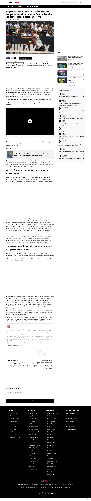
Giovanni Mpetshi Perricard (14, 62)
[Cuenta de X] (39, 493)
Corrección (70, 484)
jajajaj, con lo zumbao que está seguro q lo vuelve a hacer (71, 118)
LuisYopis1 (63, 115)
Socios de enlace (65, 487)
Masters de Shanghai (12, 64)
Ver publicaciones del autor (15, 345)
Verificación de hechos (60, 484)
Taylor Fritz (46, 64)
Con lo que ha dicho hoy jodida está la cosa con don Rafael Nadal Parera (71, 137)
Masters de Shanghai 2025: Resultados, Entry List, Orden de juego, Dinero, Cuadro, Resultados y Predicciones (31, 154)
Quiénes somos (22, 484)
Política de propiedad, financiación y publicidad (33, 487)
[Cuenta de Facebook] (42, 493)
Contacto (57, 487)
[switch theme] (80, 2)
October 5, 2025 (39, 321)
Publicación (30, 401)
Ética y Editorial (49, 484)
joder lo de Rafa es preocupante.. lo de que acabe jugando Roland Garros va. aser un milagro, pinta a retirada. (71, 144)
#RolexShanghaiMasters (29, 319)
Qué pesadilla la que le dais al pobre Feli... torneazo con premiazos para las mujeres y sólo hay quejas (71, 159)
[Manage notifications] (88, 498)
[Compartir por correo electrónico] (12, 58)
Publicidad (50, 487)
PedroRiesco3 (64, 155)
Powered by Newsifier (45, 496)
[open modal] (82, 2)
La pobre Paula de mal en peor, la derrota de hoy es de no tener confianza (71, 124)
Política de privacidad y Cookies (35, 484)
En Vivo (36, 6)
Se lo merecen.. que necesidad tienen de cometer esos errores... (71, 152)
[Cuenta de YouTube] (52, 493)
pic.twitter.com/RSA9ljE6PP (45, 319)
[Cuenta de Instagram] (45, 493)
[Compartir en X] (9, 58)
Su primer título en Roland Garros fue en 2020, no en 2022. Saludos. (71, 111)
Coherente (63, 100)
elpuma (62, 93)
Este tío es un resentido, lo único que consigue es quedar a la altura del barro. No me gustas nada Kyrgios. (71, 104)
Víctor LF (11, 19)
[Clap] (39, 353)
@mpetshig (25, 317)
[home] (8, 6)
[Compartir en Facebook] (7, 58)
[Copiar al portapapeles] (15, 58)
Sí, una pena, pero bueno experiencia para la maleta (69, 131)
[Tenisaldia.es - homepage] (14, 2)
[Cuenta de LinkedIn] (48, 493)
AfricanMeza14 (64, 107)
